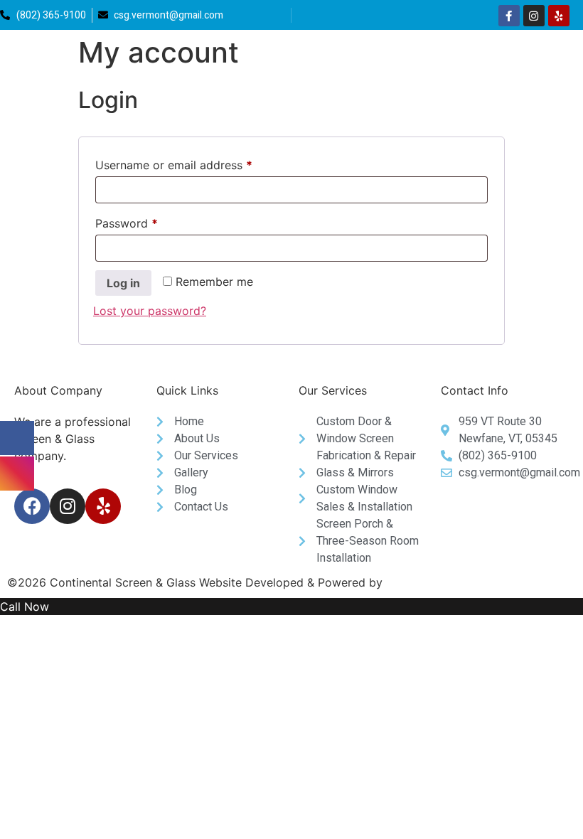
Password (150, 221)
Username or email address (197, 163)
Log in (123, 283)
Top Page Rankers (434, 582)
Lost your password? (149, 311)
